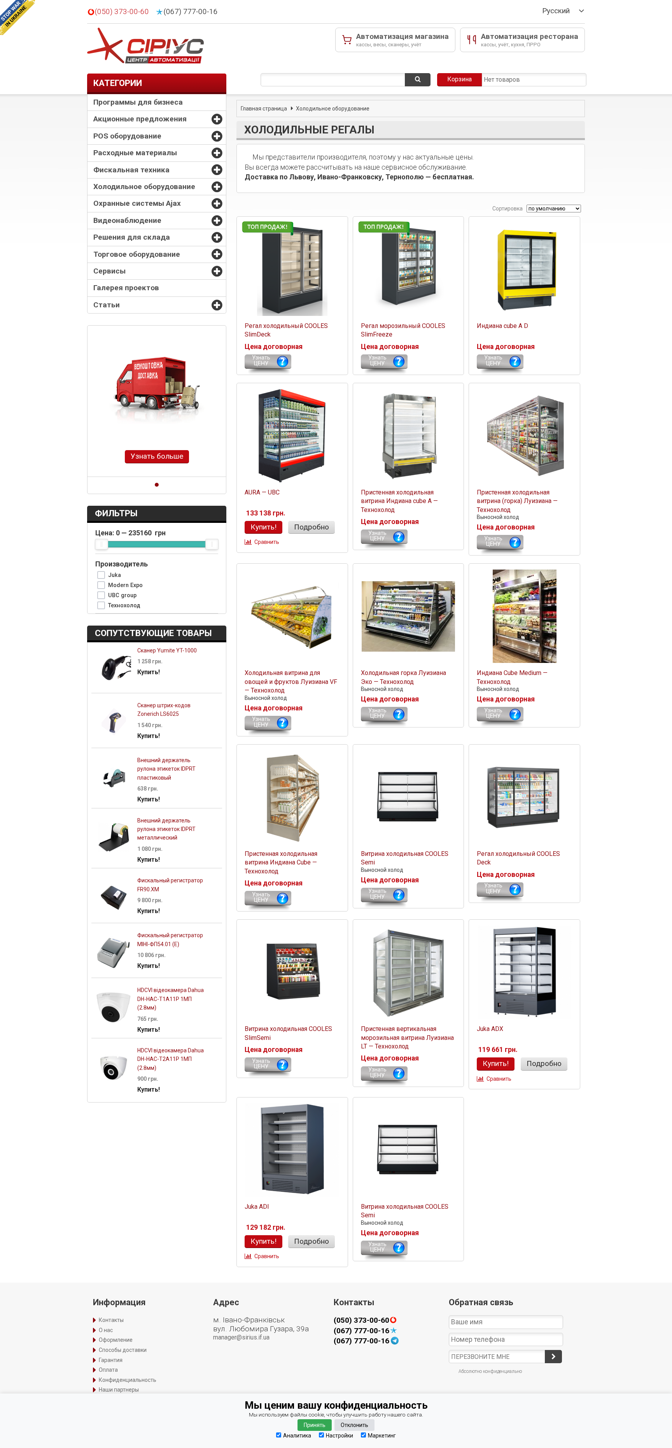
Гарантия (110, 1360)
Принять (315, 1425)
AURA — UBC (262, 492)
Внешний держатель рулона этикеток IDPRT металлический (166, 829)
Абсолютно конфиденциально (490, 1371)
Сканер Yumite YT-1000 (167, 650)
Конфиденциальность (127, 1380)
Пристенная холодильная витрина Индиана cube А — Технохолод (399, 501)
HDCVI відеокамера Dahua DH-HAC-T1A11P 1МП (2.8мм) (170, 999)
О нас (106, 1330)
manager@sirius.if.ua (241, 1337)
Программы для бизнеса (138, 102)
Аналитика (297, 1435)
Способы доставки (123, 1350)
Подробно (311, 526)
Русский (556, 11)
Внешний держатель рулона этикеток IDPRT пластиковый (166, 769)
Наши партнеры (119, 1390)
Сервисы (109, 270)
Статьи (106, 304)
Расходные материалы (135, 152)
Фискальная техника (131, 169)
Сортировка (507, 208)
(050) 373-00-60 (122, 11)
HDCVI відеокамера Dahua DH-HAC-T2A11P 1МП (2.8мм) (170, 1059)
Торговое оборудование (136, 254)
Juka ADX (490, 1029)
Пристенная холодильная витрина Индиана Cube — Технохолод (281, 862)
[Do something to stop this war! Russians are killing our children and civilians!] (17, 17)
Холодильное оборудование (144, 186)
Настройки (339, 1435)
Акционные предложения (140, 118)
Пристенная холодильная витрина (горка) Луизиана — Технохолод (517, 501)
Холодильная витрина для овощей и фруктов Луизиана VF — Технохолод (291, 681)
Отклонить (354, 1425)
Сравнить (266, 542)
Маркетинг (382, 1435)
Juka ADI (257, 1206)
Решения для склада (131, 237)
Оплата (108, 1370)
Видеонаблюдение (127, 220)
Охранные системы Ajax (137, 203)
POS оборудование (127, 135)
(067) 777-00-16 (191, 11)
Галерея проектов (126, 287)
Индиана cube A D (502, 326)
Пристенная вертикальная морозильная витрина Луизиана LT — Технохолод (407, 1037)
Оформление (116, 1340)
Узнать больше (157, 456)
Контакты (111, 1320)
